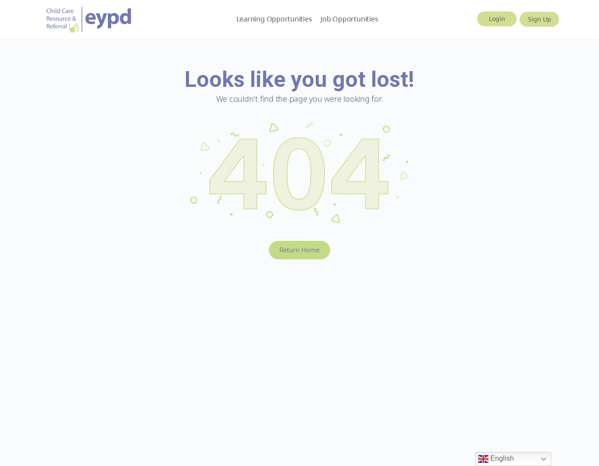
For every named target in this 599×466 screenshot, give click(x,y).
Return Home (299, 249)
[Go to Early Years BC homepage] (89, 18)
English (501, 458)
